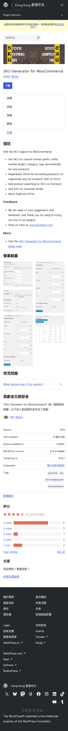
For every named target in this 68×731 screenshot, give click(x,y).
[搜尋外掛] (38, 37)
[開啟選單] (62, 5)
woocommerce (55, 486)
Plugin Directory (12, 15)
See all (61, 551)
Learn (6, 625)
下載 (7, 85)
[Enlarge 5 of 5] (60, 319)
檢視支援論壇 (11, 576)
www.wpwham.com (41, 225)
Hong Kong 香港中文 (23, 686)
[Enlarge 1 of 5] (28, 265)
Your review (10, 551)
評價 (9, 107)
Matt (8, 659)
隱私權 (7, 614)
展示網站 (41, 597)
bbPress (10, 665)
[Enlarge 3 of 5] (28, 319)
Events (40, 631)
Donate (42, 636)
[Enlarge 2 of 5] (28, 294)
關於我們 (8, 597)
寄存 (6, 608)
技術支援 (8, 631)
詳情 (9, 98)
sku (61, 473)
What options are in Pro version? (23, 384)
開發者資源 (10, 636)
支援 (9, 132)
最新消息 (8, 603)
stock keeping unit (54, 479)
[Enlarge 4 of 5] (60, 265)
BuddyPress (12, 671)
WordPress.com (14, 653)
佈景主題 (41, 603)
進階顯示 (8, 495)
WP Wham (12, 76)
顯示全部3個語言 (56, 465)
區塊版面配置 (43, 614)
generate (52, 473)
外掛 (38, 608)
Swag (41, 642)
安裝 (9, 115)
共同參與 (41, 625)
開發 (9, 123)
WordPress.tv (13, 642)
